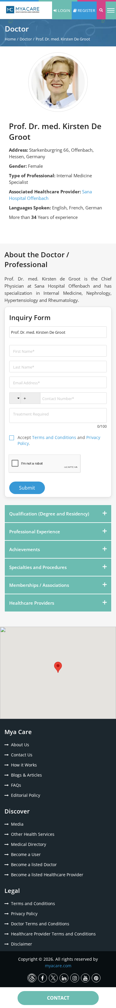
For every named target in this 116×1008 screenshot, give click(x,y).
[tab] (58, 514)
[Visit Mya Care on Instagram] (74, 977)
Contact (58, 998)
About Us (20, 744)
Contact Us (21, 755)
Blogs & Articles (26, 775)
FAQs (16, 785)
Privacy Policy (24, 913)
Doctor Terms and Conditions (40, 924)
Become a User (26, 854)
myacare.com (58, 965)
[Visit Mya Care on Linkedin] (63, 977)
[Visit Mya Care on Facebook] (42, 977)
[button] (101, 10)
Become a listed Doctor (34, 864)
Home (10, 39)
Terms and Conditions (54, 437)
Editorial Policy (25, 795)
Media (17, 824)
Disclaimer (21, 944)
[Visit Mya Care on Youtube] (85, 977)
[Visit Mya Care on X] (53, 977)
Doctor (26, 39)
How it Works (24, 765)
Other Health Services (32, 834)
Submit (27, 488)
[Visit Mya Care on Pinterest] (96, 977)
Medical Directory (28, 844)
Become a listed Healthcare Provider (47, 874)
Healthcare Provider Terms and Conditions (53, 934)
